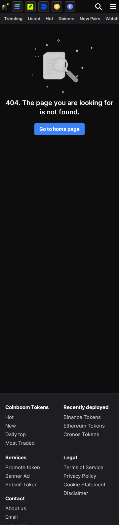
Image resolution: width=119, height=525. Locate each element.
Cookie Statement (84, 484)
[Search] (100, 6)
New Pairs (90, 18)
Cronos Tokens (81, 434)
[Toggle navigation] (113, 6)
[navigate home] (5, 7)
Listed (34, 18)
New (10, 426)
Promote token (22, 467)
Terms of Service (83, 467)
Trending (13, 18)
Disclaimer (75, 493)
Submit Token (21, 484)
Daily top (15, 434)
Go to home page (59, 129)
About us (15, 508)
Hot (49, 18)
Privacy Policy (79, 476)
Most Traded (20, 443)
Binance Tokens (82, 417)
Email (11, 517)
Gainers (66, 18)
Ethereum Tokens (84, 426)
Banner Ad (17, 476)
